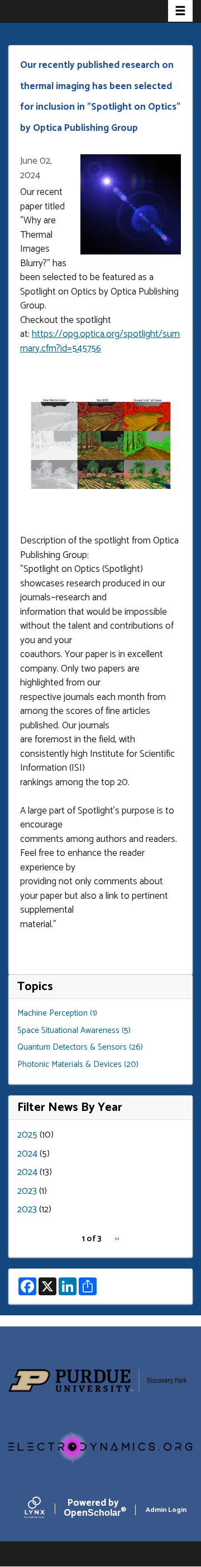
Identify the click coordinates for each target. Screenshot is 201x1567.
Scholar (93, 1510)
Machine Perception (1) (57, 1013)
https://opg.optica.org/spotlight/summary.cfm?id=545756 (100, 341)
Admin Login (166, 1510)
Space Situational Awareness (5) (74, 1030)
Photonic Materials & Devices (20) (77, 1064)
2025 (27, 1135)
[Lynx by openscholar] (44, 1510)
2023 (27, 1191)
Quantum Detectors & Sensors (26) (80, 1047)
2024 (27, 1154)
